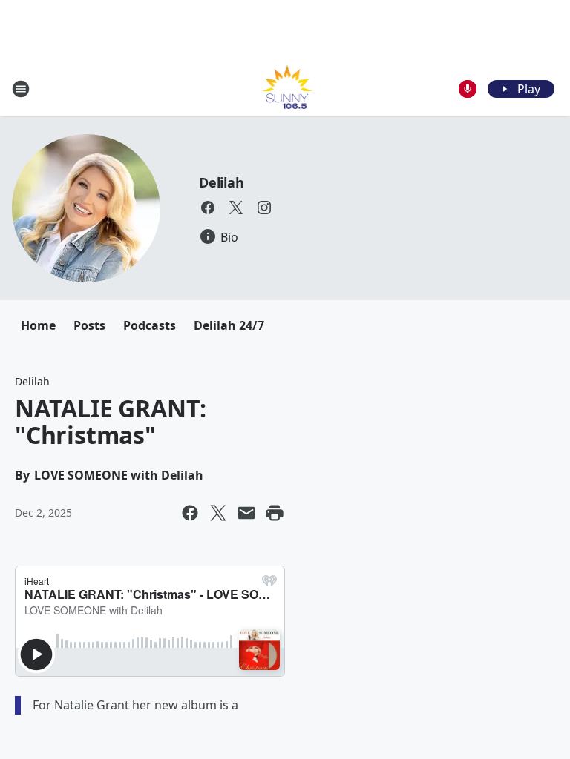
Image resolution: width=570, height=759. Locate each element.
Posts (89, 325)
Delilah (221, 182)
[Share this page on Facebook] (190, 513)
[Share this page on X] (218, 513)
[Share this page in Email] (246, 513)
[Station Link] (285, 88)
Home (38, 325)
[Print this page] (274, 513)
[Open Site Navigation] (21, 89)
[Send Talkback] (467, 89)
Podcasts (149, 325)
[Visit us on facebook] (208, 207)
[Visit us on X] (236, 207)
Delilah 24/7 (229, 325)
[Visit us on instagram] (264, 207)
